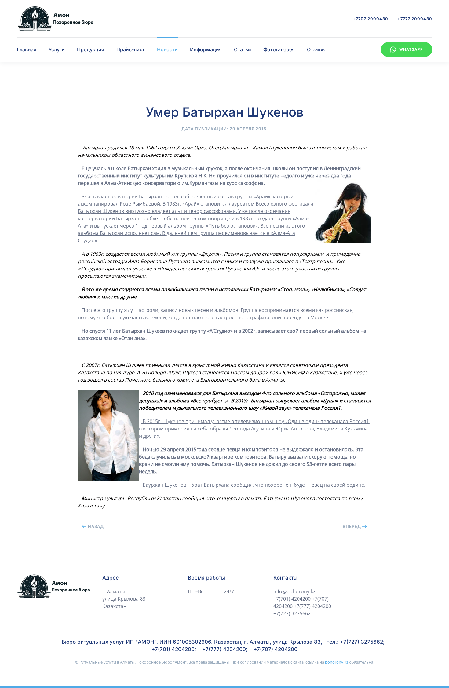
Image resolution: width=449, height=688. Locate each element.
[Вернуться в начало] (55, 18)
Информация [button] (206, 49)
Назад (96, 526)
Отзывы (316, 49)
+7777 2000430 (414, 18)
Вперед (352, 526)
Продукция (90, 49)
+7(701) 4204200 (292, 598)
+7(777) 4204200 (312, 606)
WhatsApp (411, 49)
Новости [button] (167, 49)
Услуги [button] (57, 49)
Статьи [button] (242, 49)
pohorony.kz (336, 662)
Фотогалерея (279, 49)
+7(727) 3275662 (292, 613)
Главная (26, 49)
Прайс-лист (130, 49)
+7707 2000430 (370, 18)
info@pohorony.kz (294, 591)
